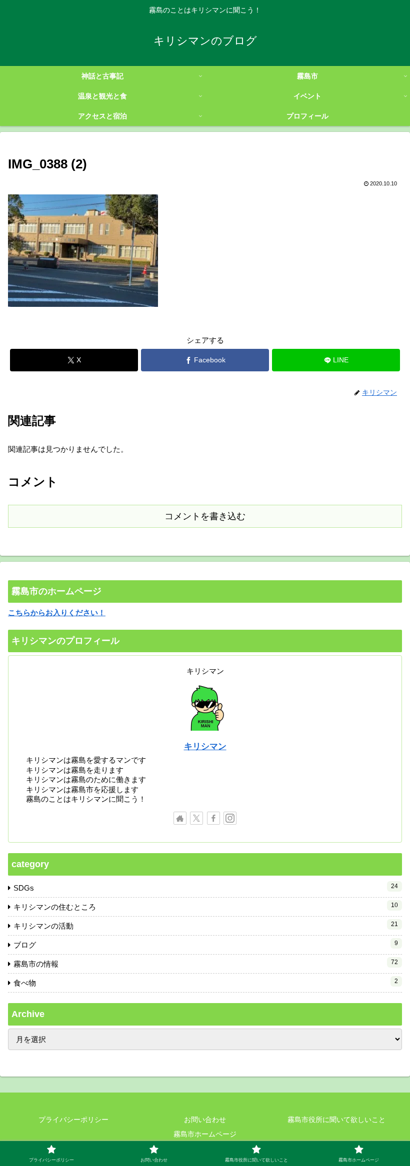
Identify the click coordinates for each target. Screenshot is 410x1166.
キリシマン (205, 746)
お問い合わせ (205, 1120)
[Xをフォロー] (196, 818)
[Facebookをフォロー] (213, 818)
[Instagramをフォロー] (230, 818)
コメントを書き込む (205, 516)
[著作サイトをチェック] (180, 818)
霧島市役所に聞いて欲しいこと (337, 1120)
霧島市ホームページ (205, 1134)
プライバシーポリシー (73, 1120)
